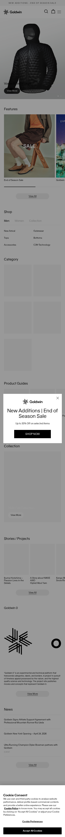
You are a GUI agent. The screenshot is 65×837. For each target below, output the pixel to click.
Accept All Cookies (32, 830)
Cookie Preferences (32, 821)
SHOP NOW (32, 434)
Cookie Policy (11, 808)
